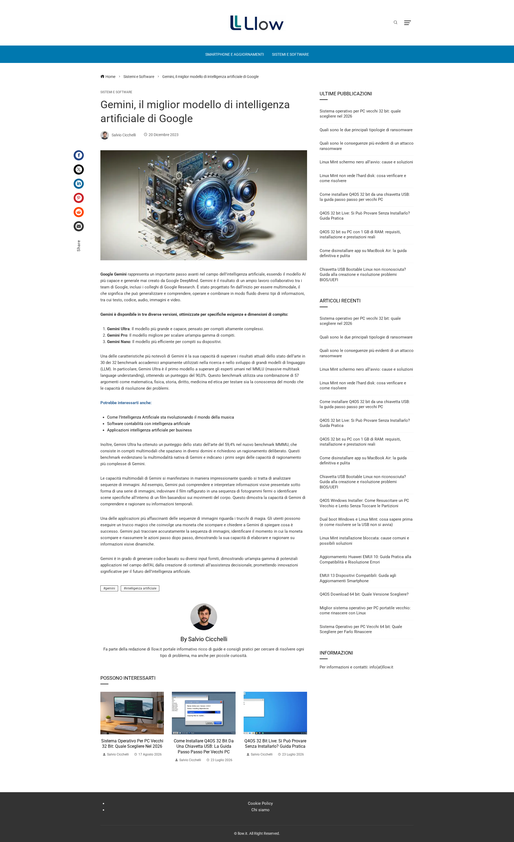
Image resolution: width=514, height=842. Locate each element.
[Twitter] (79, 169)
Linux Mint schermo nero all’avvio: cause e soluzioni (366, 162)
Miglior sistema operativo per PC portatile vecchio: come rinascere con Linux (365, 611)
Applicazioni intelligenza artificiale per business (149, 430)
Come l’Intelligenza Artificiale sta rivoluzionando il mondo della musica (170, 417)
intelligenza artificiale (141, 588)
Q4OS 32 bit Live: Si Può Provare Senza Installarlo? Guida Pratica (275, 743)
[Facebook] (79, 155)
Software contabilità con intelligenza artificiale (148, 423)
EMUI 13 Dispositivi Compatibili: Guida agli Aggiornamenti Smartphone (358, 578)
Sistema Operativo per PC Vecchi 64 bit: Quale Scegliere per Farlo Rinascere (361, 629)
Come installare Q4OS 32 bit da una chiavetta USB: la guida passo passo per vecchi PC (204, 746)
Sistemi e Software (116, 92)
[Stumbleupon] (79, 212)
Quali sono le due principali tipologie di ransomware (366, 129)
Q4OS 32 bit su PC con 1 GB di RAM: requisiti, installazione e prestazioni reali (360, 235)
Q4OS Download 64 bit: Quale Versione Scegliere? (364, 594)
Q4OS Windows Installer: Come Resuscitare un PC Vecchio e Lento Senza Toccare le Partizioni (364, 503)
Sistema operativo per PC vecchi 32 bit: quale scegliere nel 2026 (132, 743)
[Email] (79, 226)
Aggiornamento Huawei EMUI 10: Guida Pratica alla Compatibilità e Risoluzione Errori (365, 559)
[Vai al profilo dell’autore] (203, 616)
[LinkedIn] (79, 184)
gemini (110, 588)
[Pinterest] (79, 198)
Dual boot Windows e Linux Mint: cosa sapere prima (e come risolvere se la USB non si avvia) (366, 522)
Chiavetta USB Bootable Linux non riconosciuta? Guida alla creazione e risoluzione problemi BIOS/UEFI (363, 274)
